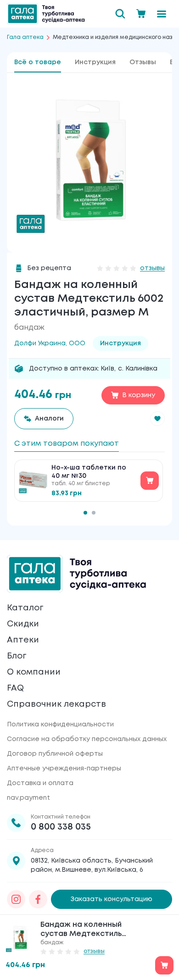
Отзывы (142, 62)
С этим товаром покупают (66, 443)
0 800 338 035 (61, 827)
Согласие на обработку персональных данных (87, 739)
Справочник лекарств (56, 704)
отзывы (152, 268)
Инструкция (95, 62)
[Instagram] (16, 899)
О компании (34, 672)
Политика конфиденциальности (60, 724)
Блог (16, 656)
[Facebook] (38, 899)
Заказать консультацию (111, 899)
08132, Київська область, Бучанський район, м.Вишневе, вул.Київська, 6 (92, 865)
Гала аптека (25, 37)
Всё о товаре (37, 62)
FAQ (15, 688)
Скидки (23, 624)
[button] (157, 418)
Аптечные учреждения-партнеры (64, 768)
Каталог (25, 608)
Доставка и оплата (40, 783)
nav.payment (28, 798)
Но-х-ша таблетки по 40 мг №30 (88, 472)
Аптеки (23, 640)
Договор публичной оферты (55, 754)
